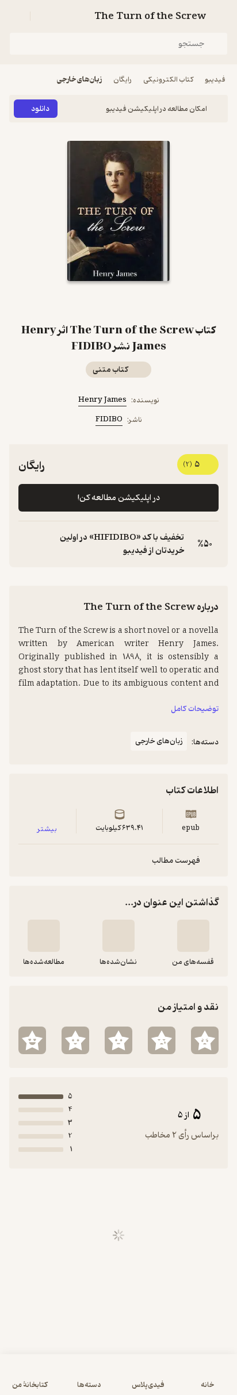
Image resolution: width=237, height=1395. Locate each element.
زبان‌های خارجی (79, 80)
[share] (104, 301)
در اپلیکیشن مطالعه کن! (119, 498)
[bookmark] (132, 301)
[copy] (27, 544)
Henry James (102, 400)
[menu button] (16, 16)
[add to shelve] (193, 936)
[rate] (205, 1040)
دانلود (40, 109)
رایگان (122, 79)
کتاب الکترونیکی (168, 79)
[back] (221, 16)
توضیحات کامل (195, 709)
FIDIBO (109, 419)
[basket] (44, 16)
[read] (44, 936)
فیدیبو (215, 79)
